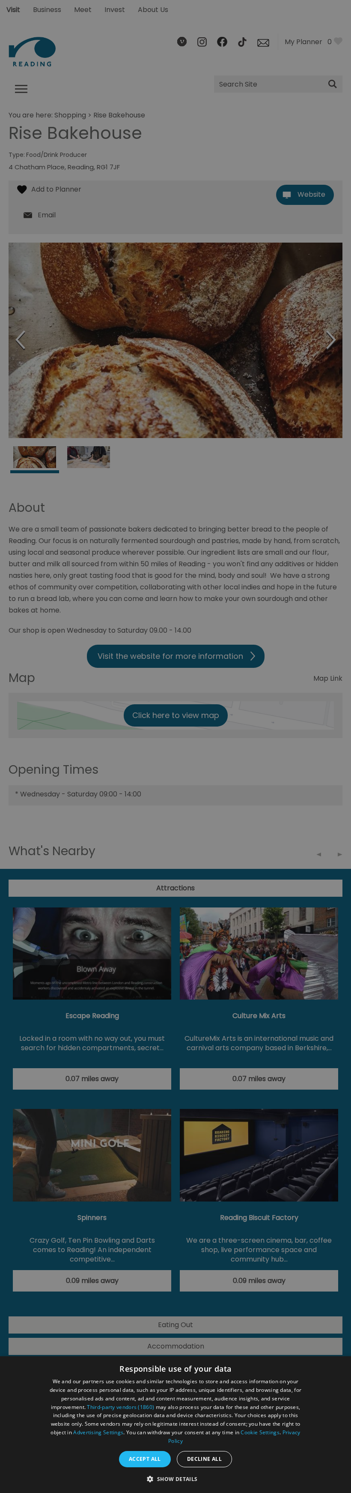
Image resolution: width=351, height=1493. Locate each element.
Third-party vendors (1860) (120, 1407)
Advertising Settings (98, 1432)
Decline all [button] (204, 1459)
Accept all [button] (145, 1459)
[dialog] (175, 1424)
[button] (175, 1478)
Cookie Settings (260, 1432)
